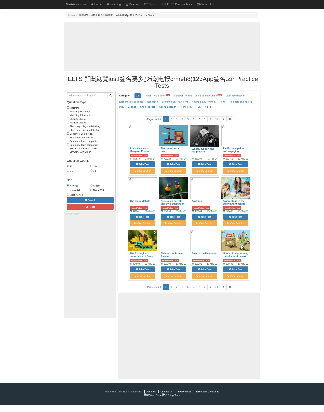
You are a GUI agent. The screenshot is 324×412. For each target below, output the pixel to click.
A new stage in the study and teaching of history (234, 204)
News (222, 101)
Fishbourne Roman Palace (172, 255)
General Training (183, 95)
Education (152, 101)
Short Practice (147, 106)
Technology (186, 106)
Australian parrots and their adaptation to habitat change (172, 204)
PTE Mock (150, 4)
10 (216, 119)
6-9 (71, 170)
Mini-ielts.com (76, 4)
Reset (91, 206)
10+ (94, 166)
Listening (115, 4)
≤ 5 (94, 170)
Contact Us (207, 4)
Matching (74, 107)
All (70, 166)
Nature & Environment (203, 101)
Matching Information (80, 115)
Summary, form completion (83, 141)
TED (198, 106)
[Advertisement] (162, 46)
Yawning (197, 201)
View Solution (143, 170)
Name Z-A (98, 190)
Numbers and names (241, 101)
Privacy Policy (184, 391)
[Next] (223, 119)
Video (208, 106)
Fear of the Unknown (204, 253)
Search (91, 200)
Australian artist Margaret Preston (140, 150)
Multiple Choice (77, 119)
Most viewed (76, 194)
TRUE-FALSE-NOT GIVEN (83, 148)
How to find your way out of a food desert (235, 255)
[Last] (229, 119)
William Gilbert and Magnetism (203, 150)
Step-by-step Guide (206, 95)
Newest (73, 185)
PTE (121, 106)
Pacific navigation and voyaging (233, 150)
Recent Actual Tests (155, 95)
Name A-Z (74, 190)
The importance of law (171, 150)
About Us (151, 391)
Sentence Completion (81, 133)
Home (98, 4)
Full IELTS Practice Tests (177, 4)
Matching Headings (79, 111)
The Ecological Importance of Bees (141, 255)
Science (132, 106)
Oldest (96, 185)
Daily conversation (235, 95)
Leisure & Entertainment (175, 101)
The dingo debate (140, 201)
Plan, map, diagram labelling (84, 126)
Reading (133, 4)
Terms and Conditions (207, 391)
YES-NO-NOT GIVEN (80, 152)
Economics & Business (131, 101)
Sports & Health (167, 106)
